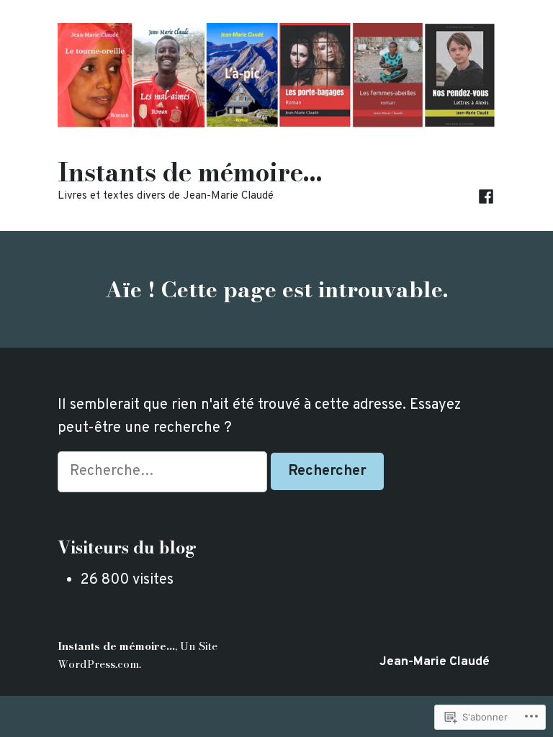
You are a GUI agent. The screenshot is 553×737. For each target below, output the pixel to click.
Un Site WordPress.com (137, 655)
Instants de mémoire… (190, 172)
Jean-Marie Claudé (434, 662)
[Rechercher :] (164, 471)
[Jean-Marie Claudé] (486, 196)
